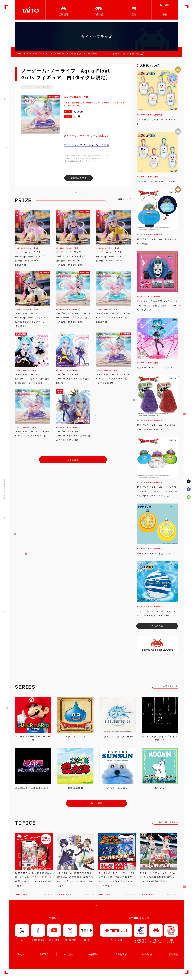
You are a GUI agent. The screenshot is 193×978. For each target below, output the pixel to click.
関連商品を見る (78, 177)
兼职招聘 (93, 954)
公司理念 (44, 954)
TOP (18, 53)
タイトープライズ (37, 53)
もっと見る (73, 459)
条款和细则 (147, 954)
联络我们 (173, 954)
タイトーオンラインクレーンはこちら (86, 145)
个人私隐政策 (120, 954)
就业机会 (68, 954)
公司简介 (164, 4)
